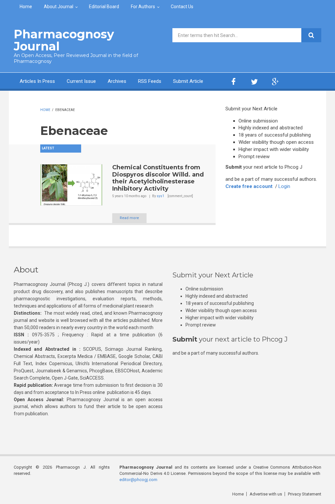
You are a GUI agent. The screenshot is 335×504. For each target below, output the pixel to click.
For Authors (143, 6)
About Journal (58, 6)
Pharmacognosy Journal (64, 40)
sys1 (160, 196)
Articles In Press (37, 81)
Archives (117, 81)
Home (26, 6)
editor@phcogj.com (138, 479)
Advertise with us (266, 494)
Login (284, 186)
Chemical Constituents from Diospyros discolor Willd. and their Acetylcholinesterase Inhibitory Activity (158, 178)
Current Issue (81, 81)
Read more (129, 218)
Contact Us (182, 6)
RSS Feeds (149, 81)
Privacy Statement (304, 494)
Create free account (249, 186)
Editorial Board (104, 6)
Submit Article (188, 81)
